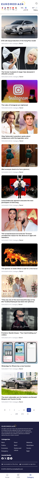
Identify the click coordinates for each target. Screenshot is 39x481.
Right (28, 451)
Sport (15, 445)
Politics (3, 445)
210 (22, 414)
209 (16, 414)
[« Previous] (5, 410)
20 (24, 410)
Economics (4, 448)
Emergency (4, 451)
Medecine (29, 442)
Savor (21, 43)
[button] (30, 476)
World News (30, 445)
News (3, 442)
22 (34, 410)
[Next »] (28, 414)
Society (28, 448)
